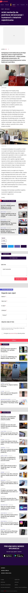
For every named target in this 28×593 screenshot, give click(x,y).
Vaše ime (4, 301)
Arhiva (16, 584)
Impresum (3, 582)
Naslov (3, 296)
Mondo (3, 568)
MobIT (2, 9)
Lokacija (4, 310)
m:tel (6, 49)
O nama (2, 579)
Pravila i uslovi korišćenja (21, 587)
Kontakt (17, 582)
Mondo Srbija (5, 570)
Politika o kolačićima (6, 584)
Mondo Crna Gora (6, 573)
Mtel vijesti (7, 9)
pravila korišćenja (14, 333)
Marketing (17, 579)
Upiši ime (3, 264)
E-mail (3, 305)
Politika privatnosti (5, 587)
